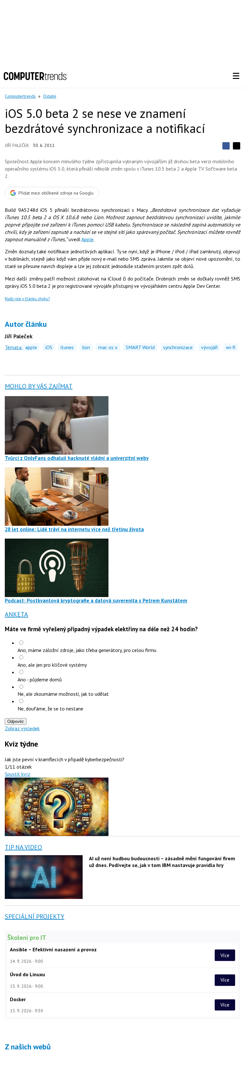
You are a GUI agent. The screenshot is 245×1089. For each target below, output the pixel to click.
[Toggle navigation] (236, 76)
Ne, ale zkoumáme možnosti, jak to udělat (63, 694)
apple (31, 347)
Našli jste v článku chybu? (27, 299)
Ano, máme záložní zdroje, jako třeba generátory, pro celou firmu (87, 650)
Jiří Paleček (17, 145)
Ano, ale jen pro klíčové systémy (52, 665)
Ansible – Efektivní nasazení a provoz (53, 949)
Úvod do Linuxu (27, 974)
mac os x (107, 347)
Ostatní (49, 96)
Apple (87, 239)
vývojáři (209, 347)
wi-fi (230, 347)
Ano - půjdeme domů (40, 679)
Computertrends (20, 96)
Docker (18, 999)
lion (86, 347)
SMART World (140, 347)
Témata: (14, 347)
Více (224, 955)
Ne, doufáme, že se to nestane (50, 708)
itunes (67, 347)
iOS (48, 347)
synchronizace (178, 347)
